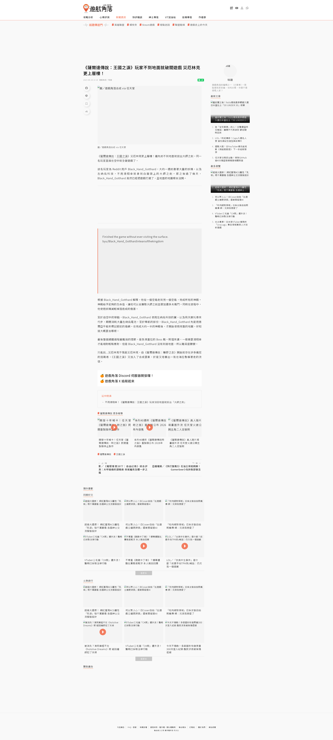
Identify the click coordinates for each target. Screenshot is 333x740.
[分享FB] (86, 88)
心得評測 (105, 17)
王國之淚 (120, 454)
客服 (135, 727)
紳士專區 (154, 17)
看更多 (144, 573)
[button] (247, 7)
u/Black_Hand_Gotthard (121, 241)
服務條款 (154, 727)
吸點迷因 (165, 24)
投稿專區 (187, 17)
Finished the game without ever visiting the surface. (135, 237)
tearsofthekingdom (151, 241)
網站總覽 (212, 727)
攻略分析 (88, 17)
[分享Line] (86, 95)
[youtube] (236, 7)
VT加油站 (170, 17)
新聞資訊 (121, 17)
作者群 (202, 17)
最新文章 (216, 96)
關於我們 (201, 727)
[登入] (242, 8)
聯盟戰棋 (180, 24)
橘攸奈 (133, 24)
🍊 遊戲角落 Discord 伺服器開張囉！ (127, 375)
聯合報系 (182, 727)
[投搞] (231, 7)
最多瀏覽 (216, 166)
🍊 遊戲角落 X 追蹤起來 (117, 381)
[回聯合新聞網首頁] (86, 8)
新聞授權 (143, 727)
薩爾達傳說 (105, 454)
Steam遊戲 (148, 24)
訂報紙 (192, 727)
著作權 (162, 727)
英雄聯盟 (119, 24)
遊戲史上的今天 (198, 24)
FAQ (129, 727)
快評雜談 (137, 17)
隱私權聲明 (171, 727)
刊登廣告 (120, 727)
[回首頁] (97, 8)
